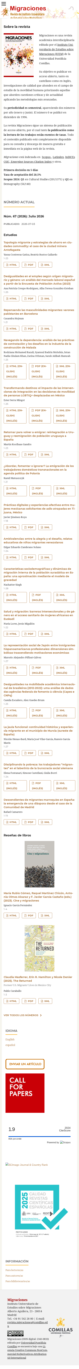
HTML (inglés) (11, 491)
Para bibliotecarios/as (18, 1281)
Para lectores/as (14, 1270)
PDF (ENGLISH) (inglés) (39, 371)
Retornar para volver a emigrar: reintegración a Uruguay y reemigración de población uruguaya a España (39, 436)
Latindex (58, 157)
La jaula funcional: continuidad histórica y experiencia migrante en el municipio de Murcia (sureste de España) (39, 730)
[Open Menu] (3, 3)
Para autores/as (14, 1275)
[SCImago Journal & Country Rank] (27, 1164)
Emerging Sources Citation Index (31, 161)
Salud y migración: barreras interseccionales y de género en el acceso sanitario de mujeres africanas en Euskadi (39, 615)
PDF (30, 264)
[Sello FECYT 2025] (39, 1246)
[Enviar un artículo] (25, 1068)
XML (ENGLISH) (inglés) (63, 371)
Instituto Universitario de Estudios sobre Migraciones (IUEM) (56, 49)
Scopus (46, 157)
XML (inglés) (61, 491)
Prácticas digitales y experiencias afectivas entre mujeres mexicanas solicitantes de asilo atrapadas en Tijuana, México (39, 508)
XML (47, 264)
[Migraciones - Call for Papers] (25, 1112)
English (10, 1039)
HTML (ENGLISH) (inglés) (14, 371)
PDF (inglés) (37, 491)
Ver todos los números (21, 1015)
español (10, 1045)
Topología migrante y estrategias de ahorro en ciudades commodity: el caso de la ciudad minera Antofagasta (38, 246)
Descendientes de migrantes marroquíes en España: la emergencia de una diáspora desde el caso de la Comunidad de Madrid (39, 803)
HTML (13, 264)
